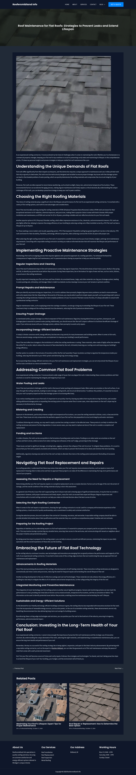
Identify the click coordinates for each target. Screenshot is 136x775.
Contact (93, 4)
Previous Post (18, 668)
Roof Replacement (47, 755)
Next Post (119, 668)
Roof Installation (47, 752)
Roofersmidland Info (24, 4)
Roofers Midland (57, 648)
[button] (104, 4)
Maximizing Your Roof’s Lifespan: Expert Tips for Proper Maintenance (38, 724)
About (74, 4)
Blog (101, 4)
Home (67, 4)
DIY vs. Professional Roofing (24, 728)
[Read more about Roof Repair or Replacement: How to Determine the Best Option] (94, 702)
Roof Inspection (46, 758)
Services (83, 4)
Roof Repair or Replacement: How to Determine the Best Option (93, 724)
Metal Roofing (46, 760)
